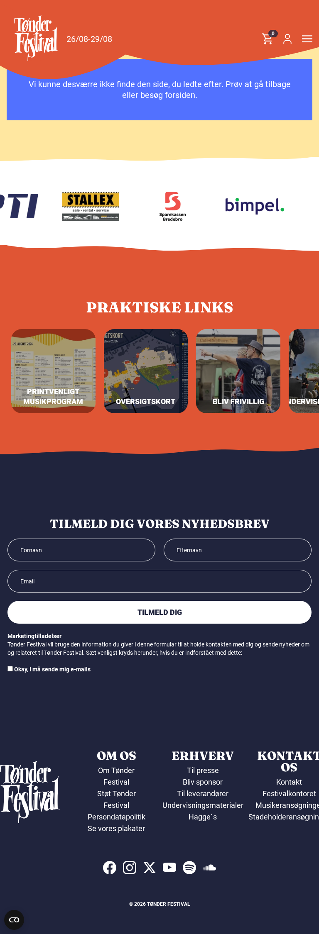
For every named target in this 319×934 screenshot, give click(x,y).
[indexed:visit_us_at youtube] (169, 867)
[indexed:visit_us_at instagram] (129, 867)
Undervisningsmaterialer (202, 805)
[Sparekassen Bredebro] (169, 206)
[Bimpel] (250, 206)
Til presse (203, 770)
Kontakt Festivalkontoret (289, 788)
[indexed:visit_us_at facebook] (109, 867)
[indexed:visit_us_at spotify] (189, 867)
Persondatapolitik (116, 816)
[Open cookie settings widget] (14, 920)
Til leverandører (202, 793)
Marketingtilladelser (34, 636)
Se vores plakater (116, 828)
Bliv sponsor (203, 782)
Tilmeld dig (159, 612)
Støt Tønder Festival (116, 799)
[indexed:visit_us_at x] (149, 867)
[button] (36, 38)
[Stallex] (87, 206)
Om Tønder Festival (116, 776)
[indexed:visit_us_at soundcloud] (209, 867)
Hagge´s (203, 816)
